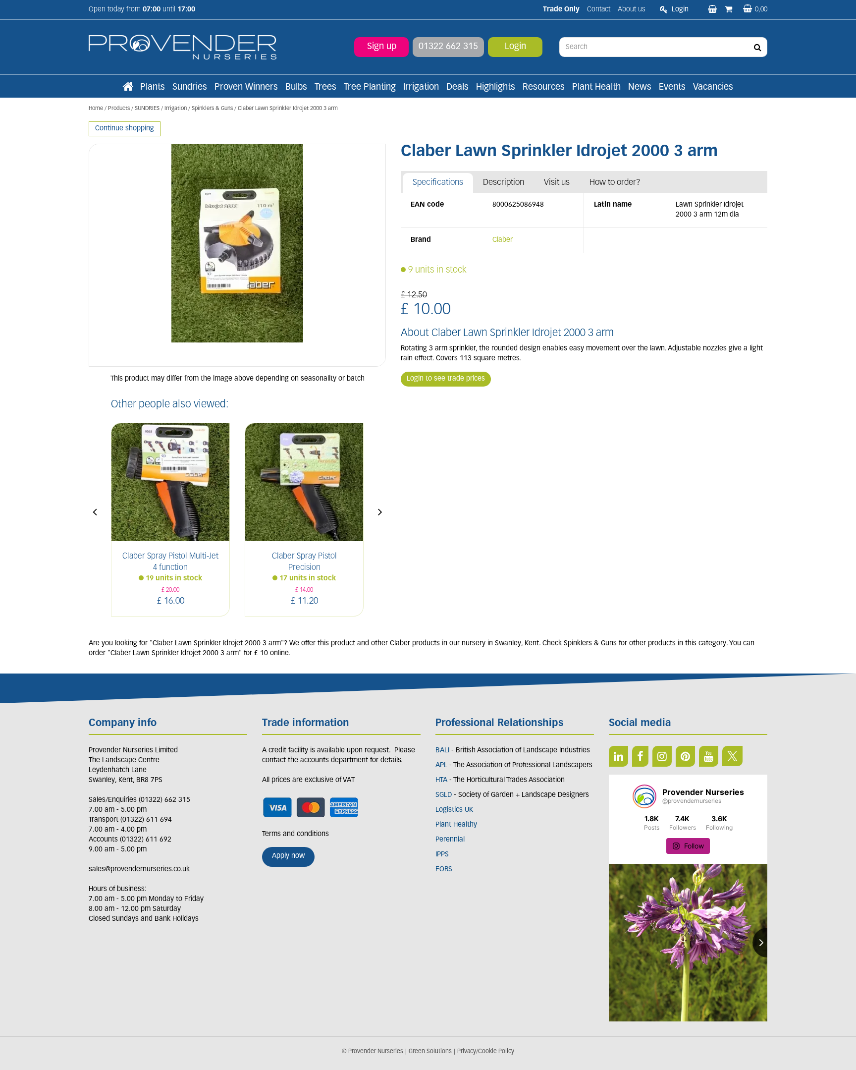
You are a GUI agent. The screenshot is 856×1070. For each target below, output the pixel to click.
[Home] (128, 88)
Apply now (288, 856)
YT (708, 756)
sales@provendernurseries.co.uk (139, 869)
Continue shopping (124, 128)
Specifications (438, 182)
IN (662, 756)
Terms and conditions (295, 834)
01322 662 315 (448, 47)
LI (618, 756)
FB (640, 756)
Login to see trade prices (446, 379)
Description (503, 182)
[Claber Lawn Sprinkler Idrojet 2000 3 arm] (237, 255)
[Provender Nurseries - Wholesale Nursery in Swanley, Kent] (182, 47)
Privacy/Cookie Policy (485, 1052)
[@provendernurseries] (644, 796)
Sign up (381, 47)
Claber (502, 240)
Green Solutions (430, 1052)
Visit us (557, 182)
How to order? (615, 182)
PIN (685, 756)
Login (515, 47)
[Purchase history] (729, 10)
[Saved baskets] (713, 10)
